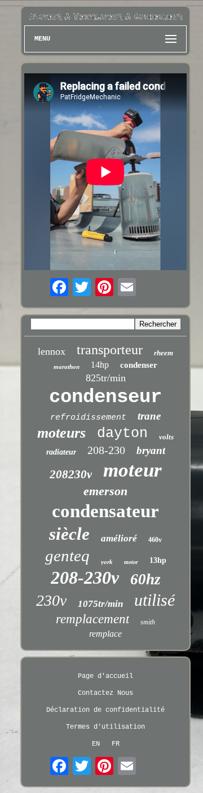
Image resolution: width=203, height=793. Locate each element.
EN (96, 744)
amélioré (119, 538)
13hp (157, 560)
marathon (67, 366)
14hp (100, 364)
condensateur (105, 511)
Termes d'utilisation (105, 727)
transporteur (110, 349)
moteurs (61, 433)
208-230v (85, 577)
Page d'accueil (105, 676)
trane (149, 416)
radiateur (61, 452)
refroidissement (88, 417)
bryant (150, 450)
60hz (145, 579)
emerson (105, 491)
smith (147, 622)
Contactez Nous (105, 693)
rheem (163, 353)
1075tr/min (100, 603)
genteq (67, 556)
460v (155, 540)
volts (166, 437)
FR (116, 744)
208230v (71, 474)
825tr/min (106, 378)
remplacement (92, 619)
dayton (122, 433)
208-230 (106, 450)
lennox (51, 351)
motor (131, 562)
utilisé (154, 600)
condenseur (105, 397)
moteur (132, 470)
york (107, 561)
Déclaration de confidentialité (105, 710)
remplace (105, 633)
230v (51, 600)
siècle (69, 534)
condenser (138, 364)
